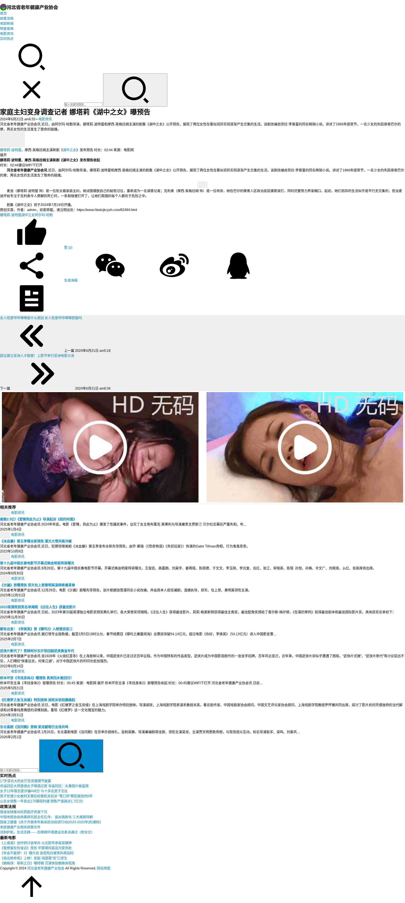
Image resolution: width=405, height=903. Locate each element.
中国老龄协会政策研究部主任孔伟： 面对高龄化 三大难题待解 (46, 817)
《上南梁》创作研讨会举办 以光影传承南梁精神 (36, 843)
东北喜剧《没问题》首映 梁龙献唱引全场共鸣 (34, 727)
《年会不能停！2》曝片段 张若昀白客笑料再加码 (37, 853)
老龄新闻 (7, 23)
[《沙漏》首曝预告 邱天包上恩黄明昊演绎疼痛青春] (5, 578)
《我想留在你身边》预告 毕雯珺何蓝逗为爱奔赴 (36, 848)
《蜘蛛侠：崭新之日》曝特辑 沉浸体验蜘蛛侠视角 (37, 863)
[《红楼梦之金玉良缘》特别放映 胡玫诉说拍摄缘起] (5, 693)
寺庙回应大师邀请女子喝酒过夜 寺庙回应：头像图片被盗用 (44, 786)
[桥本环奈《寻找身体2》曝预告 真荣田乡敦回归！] (5, 671)
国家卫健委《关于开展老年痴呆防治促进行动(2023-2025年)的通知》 (51, 822)
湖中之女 (69, 150)
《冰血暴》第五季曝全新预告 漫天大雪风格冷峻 (36, 541)
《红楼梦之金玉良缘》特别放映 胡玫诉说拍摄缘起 (37, 700)
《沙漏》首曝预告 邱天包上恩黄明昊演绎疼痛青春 (37, 585)
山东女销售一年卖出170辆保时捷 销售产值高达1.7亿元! (41, 801)
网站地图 (103, 868)
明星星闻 (7, 28)
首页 (3, 13)
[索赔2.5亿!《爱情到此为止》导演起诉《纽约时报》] (5, 512)
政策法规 (7, 18)
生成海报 (70, 280)
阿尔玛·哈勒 (44, 215)
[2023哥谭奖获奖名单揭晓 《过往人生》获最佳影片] (5, 600)
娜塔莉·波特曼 (10, 150)
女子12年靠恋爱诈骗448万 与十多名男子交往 (34, 791)
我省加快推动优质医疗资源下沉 (23, 812)
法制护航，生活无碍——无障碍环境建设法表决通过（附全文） (47, 832)
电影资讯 (7, 33)
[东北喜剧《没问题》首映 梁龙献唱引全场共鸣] (5, 720)
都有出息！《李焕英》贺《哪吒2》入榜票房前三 (36, 629)
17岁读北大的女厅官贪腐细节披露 (25, 781)
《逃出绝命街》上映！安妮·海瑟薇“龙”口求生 (33, 858)
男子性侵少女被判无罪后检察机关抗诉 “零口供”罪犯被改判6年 (46, 796)
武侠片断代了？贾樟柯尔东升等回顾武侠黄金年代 (37, 651)
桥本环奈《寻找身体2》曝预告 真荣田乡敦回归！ (37, 678)
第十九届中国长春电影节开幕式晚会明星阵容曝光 (37, 563)
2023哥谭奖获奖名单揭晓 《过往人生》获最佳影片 (38, 607)
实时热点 (7, 39)
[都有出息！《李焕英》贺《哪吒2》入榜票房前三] (5, 622)
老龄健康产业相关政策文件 (20, 827)
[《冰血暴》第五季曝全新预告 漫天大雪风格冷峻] (5, 534)
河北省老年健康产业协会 (45, 868)
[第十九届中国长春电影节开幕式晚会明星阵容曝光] (5, 556)
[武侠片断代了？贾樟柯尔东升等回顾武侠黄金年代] (5, 644)
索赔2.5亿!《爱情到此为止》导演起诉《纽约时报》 (38, 519)
